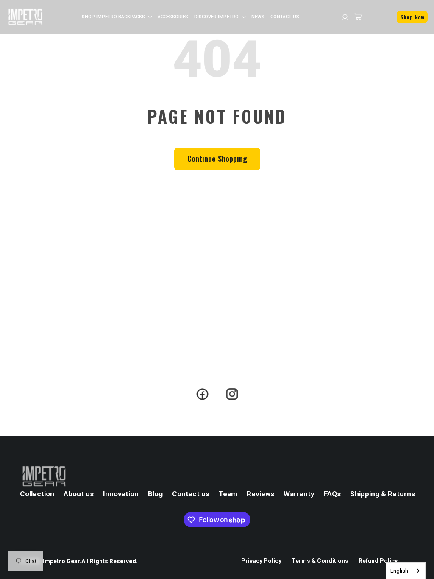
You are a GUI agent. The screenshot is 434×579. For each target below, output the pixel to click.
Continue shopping (217, 158)
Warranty (299, 494)
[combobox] (406, 570)
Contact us (190, 494)
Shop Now (412, 16)
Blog (155, 494)
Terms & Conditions (320, 560)
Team (228, 494)
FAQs (332, 494)
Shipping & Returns (382, 494)
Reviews (260, 494)
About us (79, 494)
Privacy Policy (261, 560)
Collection (37, 494)
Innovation (121, 494)
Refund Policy (378, 560)
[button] (117, 16)
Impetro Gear (61, 561)
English (399, 571)
